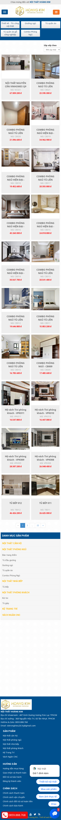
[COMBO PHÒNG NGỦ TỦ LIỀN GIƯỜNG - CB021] (45, 73)
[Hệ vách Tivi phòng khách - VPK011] (16, 399)
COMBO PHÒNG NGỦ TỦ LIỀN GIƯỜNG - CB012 (15, 320)
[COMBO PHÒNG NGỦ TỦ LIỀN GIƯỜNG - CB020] (16, 119)
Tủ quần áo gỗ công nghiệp (10, 33)
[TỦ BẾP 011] (45, 485)
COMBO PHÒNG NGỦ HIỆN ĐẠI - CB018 (16, 180)
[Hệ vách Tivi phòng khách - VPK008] (45, 437)
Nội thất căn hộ (12, 543)
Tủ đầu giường (9, 560)
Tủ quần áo (50, 23)
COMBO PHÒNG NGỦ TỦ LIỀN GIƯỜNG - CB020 (15, 133)
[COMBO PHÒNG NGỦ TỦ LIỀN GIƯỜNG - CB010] (16, 347)
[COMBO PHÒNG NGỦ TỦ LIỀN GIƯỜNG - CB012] (16, 298)
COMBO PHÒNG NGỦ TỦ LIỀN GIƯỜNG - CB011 (45, 320)
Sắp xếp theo (50, 45)
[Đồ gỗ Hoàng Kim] (30, 10)
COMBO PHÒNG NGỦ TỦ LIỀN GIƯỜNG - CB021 (45, 86)
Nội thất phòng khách (15, 592)
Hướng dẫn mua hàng (13, 768)
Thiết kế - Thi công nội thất (10, 24)
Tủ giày (5, 603)
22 (38, 525)
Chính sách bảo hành (13, 805)
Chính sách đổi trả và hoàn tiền (18, 801)
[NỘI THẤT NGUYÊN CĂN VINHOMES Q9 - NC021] (16, 62)
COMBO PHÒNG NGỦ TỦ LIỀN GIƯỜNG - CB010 (15, 366)
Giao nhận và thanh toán (14, 772)
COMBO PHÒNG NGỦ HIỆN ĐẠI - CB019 (45, 133)
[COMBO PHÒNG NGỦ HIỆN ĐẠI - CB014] (16, 251)
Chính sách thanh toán (14, 793)
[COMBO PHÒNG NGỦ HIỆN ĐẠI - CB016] (16, 208)
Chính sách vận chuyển (14, 797)
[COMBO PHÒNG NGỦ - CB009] (45, 353)
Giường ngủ (30, 23)
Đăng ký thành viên (12, 781)
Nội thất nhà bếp (12, 581)
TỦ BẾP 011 (45, 503)
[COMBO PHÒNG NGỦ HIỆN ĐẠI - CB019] (45, 110)
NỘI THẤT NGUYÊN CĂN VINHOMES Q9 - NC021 (15, 86)
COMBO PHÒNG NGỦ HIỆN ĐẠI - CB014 (16, 273)
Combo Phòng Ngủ (30, 33)
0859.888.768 (17, 815)
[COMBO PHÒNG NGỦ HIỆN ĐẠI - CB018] (16, 157)
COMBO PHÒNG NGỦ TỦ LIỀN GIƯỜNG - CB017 (45, 180)
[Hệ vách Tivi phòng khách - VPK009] (16, 438)
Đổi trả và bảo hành (12, 777)
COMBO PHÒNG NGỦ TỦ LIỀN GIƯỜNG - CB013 (45, 273)
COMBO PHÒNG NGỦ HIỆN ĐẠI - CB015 (45, 226)
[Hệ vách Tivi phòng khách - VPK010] (45, 390)
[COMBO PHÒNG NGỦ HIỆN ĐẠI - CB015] (45, 203)
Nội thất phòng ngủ (14, 549)
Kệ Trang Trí (9, 608)
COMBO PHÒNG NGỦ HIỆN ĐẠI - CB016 (16, 226)
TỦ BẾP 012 (16, 503)
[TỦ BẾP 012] (16, 485)
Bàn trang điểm (9, 555)
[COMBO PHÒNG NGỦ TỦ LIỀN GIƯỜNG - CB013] (45, 251)
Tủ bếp (5, 587)
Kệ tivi (5, 598)
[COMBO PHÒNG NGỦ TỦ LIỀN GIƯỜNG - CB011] (45, 299)
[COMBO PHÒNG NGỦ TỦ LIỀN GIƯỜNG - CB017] (45, 160)
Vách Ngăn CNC (11, 615)
